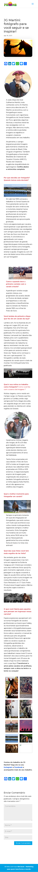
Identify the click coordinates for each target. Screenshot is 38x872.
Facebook (18, 767)
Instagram (8, 767)
